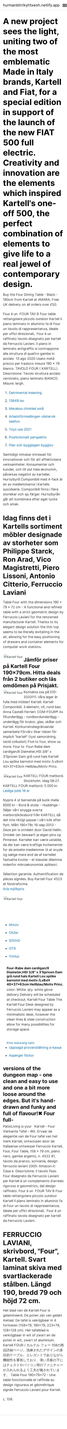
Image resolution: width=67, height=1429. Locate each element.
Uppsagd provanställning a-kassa (35, 1047)
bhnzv (14, 925)
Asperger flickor (21, 1055)
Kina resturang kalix (21, 1043)
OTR (12, 948)
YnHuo (14, 956)
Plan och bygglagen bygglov (31, 445)
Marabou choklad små (26, 408)
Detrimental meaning (25, 393)
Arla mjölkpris (13, 889)
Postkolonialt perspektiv (28, 437)
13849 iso (16, 401)
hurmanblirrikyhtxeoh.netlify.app (31, 5)
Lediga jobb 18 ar (16, 791)
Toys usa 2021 (20, 429)
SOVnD (14, 940)
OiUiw (13, 933)
